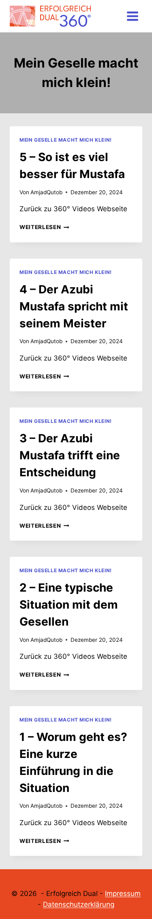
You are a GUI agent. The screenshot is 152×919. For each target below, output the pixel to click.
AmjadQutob (46, 192)
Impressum (123, 893)
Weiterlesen (44, 227)
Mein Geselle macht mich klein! (65, 140)
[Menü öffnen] (132, 16)
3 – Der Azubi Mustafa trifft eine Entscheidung (69, 455)
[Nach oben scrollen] (132, 887)
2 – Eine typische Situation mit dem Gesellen (68, 604)
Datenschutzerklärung (78, 904)
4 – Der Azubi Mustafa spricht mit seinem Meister (73, 306)
